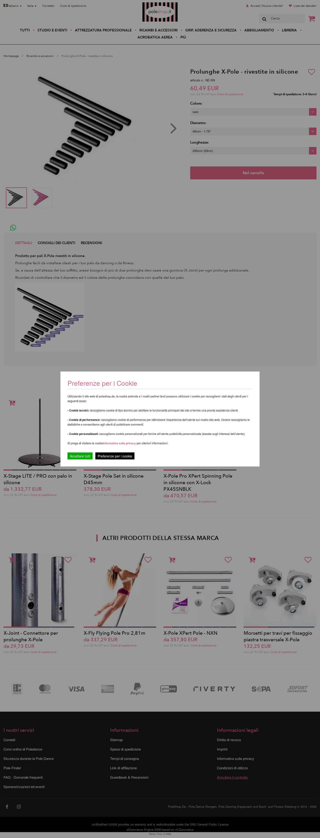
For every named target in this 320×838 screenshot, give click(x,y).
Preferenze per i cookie (115, 456)
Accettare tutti (80, 456)
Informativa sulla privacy (119, 443)
